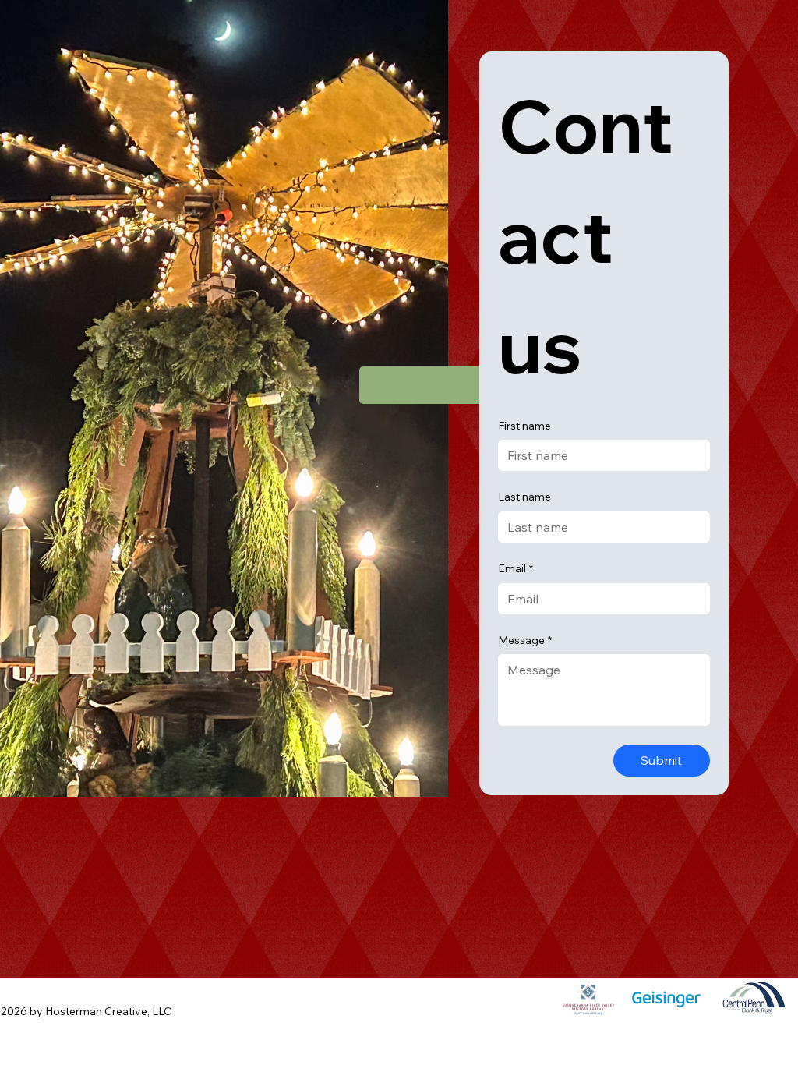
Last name (524, 497)
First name (524, 426)
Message (525, 640)
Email (515, 568)
